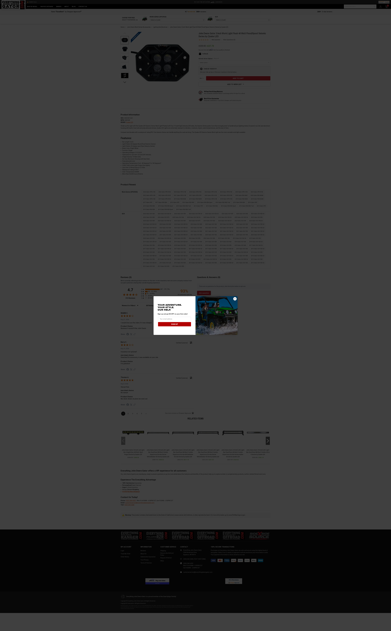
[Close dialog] (235, 299)
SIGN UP (174, 324)
